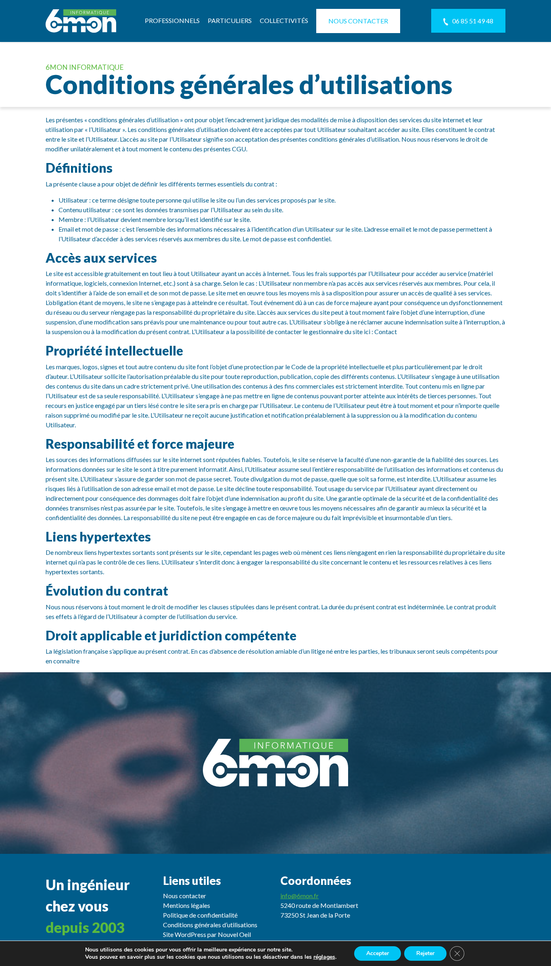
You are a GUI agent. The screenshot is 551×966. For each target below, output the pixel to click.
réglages (324, 957)
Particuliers (230, 20)
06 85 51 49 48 (472, 21)
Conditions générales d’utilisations (210, 924)
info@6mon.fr (299, 895)
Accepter (377, 953)
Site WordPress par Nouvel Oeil (207, 934)
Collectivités (284, 20)
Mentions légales (186, 905)
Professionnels (172, 20)
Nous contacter (358, 21)
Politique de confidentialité (200, 915)
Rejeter (425, 953)
